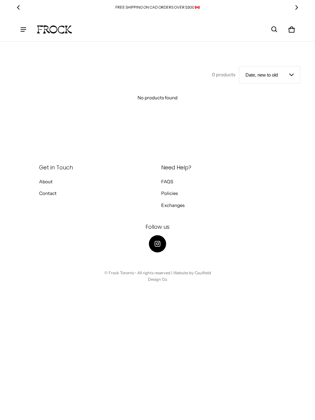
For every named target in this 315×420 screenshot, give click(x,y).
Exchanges (173, 205)
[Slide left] (18, 7)
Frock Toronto (121, 273)
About (46, 181)
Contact (48, 193)
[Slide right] (296, 7)
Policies (169, 193)
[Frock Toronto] (54, 29)
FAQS (167, 181)
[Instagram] (157, 243)
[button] (274, 29)
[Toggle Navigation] (23, 29)
